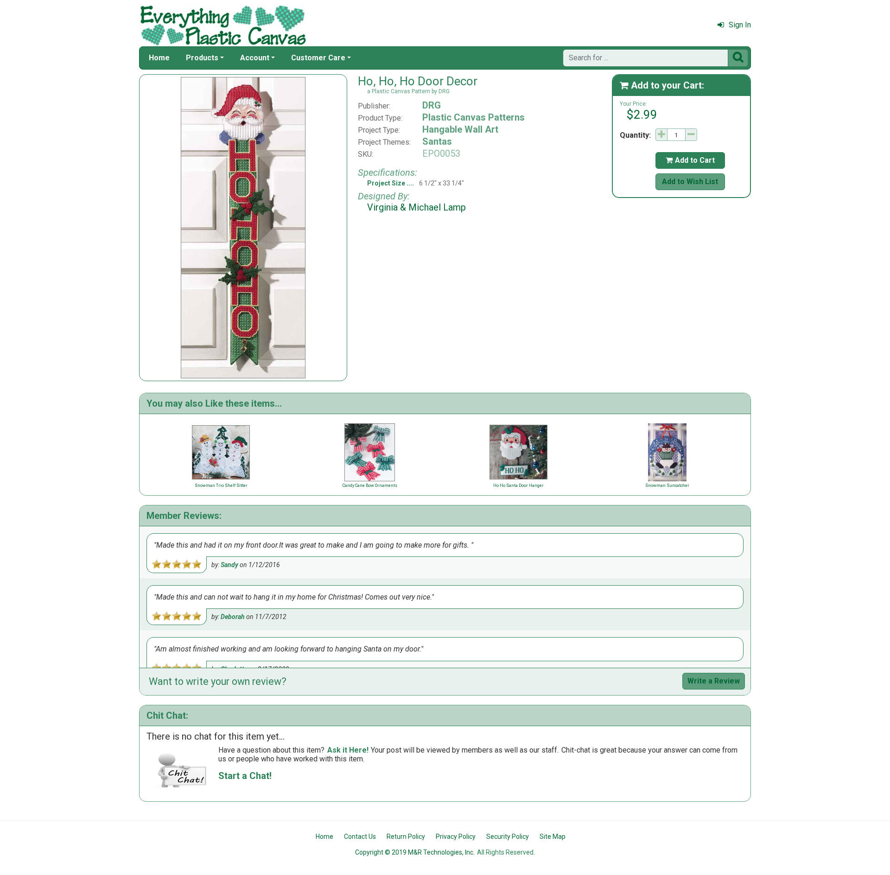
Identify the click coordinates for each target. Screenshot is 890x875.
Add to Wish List (690, 181)
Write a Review (713, 681)
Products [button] (202, 57)
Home (159, 57)
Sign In (740, 24)
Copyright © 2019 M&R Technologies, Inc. (415, 852)
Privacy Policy (456, 836)
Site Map (553, 836)
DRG (431, 105)
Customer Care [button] (318, 57)
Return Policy (406, 836)
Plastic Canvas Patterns (473, 117)
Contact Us (360, 836)
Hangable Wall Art (460, 129)
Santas (437, 141)
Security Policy (507, 836)
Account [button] (254, 57)
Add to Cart (690, 160)
